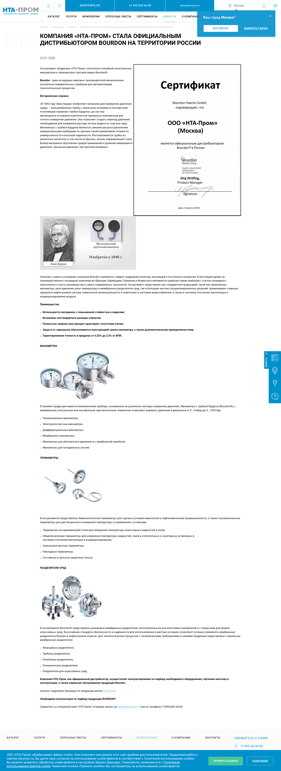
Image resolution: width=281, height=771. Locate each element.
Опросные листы (118, 16)
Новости (169, 16)
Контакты (212, 738)
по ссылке (110, 691)
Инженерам (91, 16)
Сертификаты (147, 16)
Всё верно (220, 28)
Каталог (54, 16)
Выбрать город (256, 28)
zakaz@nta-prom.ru (128, 706)
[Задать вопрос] (275, 396)
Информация (58, 27)
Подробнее (260, 761)
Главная (44, 27)
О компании (191, 16)
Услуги (71, 16)
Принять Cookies (226, 761)
